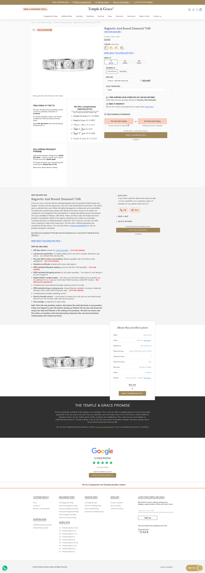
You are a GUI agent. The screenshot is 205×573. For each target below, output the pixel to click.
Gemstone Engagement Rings (68, 508)
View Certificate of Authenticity (118, 114)
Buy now (132, 385)
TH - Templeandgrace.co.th (68, 545)
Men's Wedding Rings (92, 508)
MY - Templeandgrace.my (67, 548)
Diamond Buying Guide (40, 528)
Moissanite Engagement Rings (69, 511)
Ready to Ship (144, 16)
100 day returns (103, 2)
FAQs (35, 503)
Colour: (111, 44)
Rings (110, 16)
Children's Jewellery (117, 508)
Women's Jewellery (117, 503)
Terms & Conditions (166, 567)
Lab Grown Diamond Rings (67, 517)
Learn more (149, 107)
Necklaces (90, 16)
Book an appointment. (83, 2)
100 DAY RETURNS (125, 221)
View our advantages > (121, 2)
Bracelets (79, 16)
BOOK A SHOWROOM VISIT (135, 135)
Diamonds (119, 16)
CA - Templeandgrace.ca (67, 537)
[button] (110, 58)
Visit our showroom (137, 230)
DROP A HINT (123, 216)
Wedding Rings (66, 16)
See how (34, 235)
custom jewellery (62, 250)
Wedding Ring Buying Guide (42, 525)
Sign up (147, 517)
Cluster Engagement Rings (67, 514)
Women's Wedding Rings (93, 506)
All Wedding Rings (91, 503)
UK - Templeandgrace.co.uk (68, 534)
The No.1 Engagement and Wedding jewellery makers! (104, 485)
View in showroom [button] (43, 30)
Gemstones (131, 16)
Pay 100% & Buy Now (152, 121)
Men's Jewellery (116, 506)
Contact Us (36, 506)
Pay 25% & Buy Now (118, 121)
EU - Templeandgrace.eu (67, 551)
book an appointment (79, 226)
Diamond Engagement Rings (68, 506)
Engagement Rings (50, 16)
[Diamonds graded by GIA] (144, 533)
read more (147, 340)
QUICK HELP (122, 196)
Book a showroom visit (35, 9)
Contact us (157, 16)
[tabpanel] (66, 63)
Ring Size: (109, 77)
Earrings (101, 16)
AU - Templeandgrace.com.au (68, 528)
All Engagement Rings (66, 503)
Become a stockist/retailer (41, 508)
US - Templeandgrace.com (67, 531)
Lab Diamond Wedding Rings (94, 511)
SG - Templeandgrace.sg (67, 540)
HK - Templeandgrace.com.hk (68, 542)
